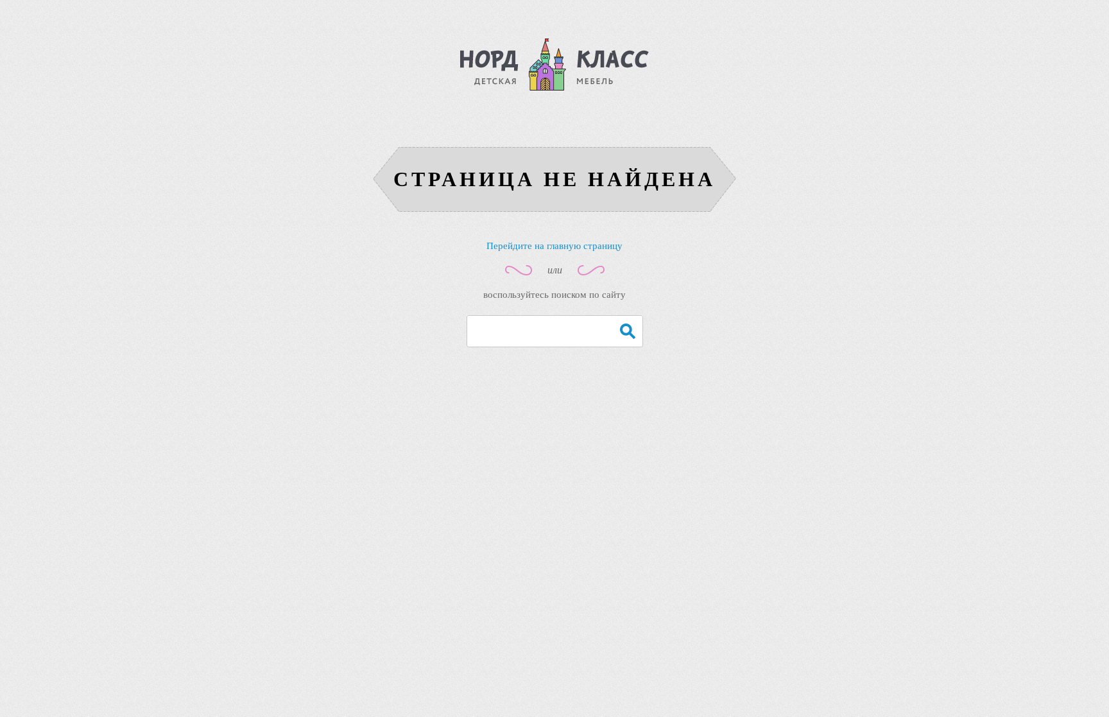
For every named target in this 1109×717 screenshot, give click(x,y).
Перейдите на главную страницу (554, 246)
